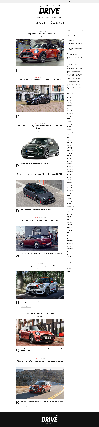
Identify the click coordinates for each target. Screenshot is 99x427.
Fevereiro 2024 (70, 144)
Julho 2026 (69, 97)
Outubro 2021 (69, 188)
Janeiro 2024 (69, 145)
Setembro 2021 (70, 190)
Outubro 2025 (70, 111)
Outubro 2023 (70, 150)
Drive (43, 17)
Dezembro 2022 (70, 166)
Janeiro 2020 (69, 222)
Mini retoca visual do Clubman (40, 313)
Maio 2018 (69, 254)
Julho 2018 (69, 251)
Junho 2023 (69, 156)
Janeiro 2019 (69, 241)
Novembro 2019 (70, 225)
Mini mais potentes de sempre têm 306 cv (40, 266)
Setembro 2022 (70, 171)
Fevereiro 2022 (70, 182)
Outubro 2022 (70, 169)
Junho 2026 (69, 99)
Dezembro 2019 (70, 224)
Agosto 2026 (69, 95)
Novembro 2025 (70, 110)
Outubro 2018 (69, 246)
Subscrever (18, 1)
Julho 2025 (69, 116)
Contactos (60, 17)
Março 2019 (69, 238)
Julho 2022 (69, 174)
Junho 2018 (69, 253)
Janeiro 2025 (69, 126)
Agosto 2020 (69, 211)
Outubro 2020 (70, 208)
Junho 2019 (69, 233)
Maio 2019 (69, 235)
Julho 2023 (69, 155)
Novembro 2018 (70, 245)
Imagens (68, 266)
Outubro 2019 (69, 227)
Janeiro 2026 (69, 107)
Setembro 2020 (70, 209)
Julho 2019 (69, 232)
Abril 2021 (69, 198)
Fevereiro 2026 (70, 105)
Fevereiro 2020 (70, 221)
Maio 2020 (69, 216)
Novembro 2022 (70, 168)
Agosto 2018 (69, 249)
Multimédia (54, 17)
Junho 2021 (69, 195)
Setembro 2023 (70, 152)
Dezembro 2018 (70, 243)
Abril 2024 (69, 140)
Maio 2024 (69, 139)
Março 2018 (69, 257)
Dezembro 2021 (70, 185)
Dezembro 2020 (70, 205)
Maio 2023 (69, 158)
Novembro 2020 (70, 206)
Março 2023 (69, 161)
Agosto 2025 (69, 115)
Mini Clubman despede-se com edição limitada (40, 79)
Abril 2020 (69, 217)
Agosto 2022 (69, 172)
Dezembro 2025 (70, 108)
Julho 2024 (69, 136)
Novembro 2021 (70, 187)
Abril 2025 (69, 121)
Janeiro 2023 (69, 164)
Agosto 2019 (69, 230)
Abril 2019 (69, 237)
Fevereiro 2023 (70, 163)
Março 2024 (69, 142)
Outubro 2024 (70, 131)
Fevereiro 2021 (70, 201)
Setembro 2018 (70, 248)
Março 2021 (69, 200)
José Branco (40, 131)
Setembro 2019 (70, 229)
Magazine (48, 17)
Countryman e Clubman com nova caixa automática (40, 361)
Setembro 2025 (70, 113)
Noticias (38, 17)
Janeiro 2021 (69, 203)
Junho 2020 (69, 214)
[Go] (82, 30)
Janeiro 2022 (69, 184)
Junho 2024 (69, 137)
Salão (68, 273)
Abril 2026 (69, 102)
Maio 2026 (69, 100)
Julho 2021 (69, 193)
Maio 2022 (69, 177)
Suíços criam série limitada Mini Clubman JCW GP (40, 174)
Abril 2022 (69, 179)
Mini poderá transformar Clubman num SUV (40, 220)
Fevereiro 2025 (70, 124)
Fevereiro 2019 (70, 240)
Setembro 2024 (70, 132)
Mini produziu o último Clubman (40, 33)
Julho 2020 (69, 213)
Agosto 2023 (69, 153)
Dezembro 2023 (70, 147)
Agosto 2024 (69, 134)
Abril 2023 (69, 160)
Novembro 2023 (70, 148)
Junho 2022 (69, 176)
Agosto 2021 (69, 192)
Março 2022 (69, 180)
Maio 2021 (69, 196)
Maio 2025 (69, 119)
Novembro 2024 (70, 129)
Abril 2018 (69, 256)
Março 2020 (69, 219)
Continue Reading (25, 72)
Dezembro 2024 (70, 127)
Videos (68, 274)
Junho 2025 (69, 118)
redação (40, 36)
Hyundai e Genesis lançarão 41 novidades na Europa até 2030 (74, 71)
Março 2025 (69, 123)
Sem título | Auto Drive (71, 74)
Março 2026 (69, 103)
